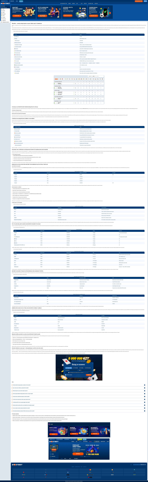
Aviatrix (96, 3)
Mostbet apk (90, 3)
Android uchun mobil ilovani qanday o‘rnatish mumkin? (21, 396)
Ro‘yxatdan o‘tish (63, 3)
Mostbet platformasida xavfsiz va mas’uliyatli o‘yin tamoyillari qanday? (23, 405)
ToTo (81, 466)
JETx (81, 3)
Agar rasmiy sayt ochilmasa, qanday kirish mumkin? (21, 387)
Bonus (69, 3)
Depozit (85, 3)
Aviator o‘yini (77, 466)
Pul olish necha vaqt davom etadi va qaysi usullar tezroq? (21, 399)
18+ (131, 464)
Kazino (73, 3)
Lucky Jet (84, 466)
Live (77, 3)
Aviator (73, 466)
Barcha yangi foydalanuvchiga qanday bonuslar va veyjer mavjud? (23, 393)
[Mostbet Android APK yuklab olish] (5, 1)
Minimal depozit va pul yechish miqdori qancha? (20, 390)
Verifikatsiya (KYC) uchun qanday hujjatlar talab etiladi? (21, 402)
